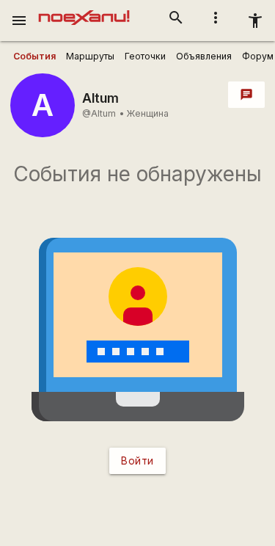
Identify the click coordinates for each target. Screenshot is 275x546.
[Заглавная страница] (84, 10)
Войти (137, 460)
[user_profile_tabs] (34, 56)
